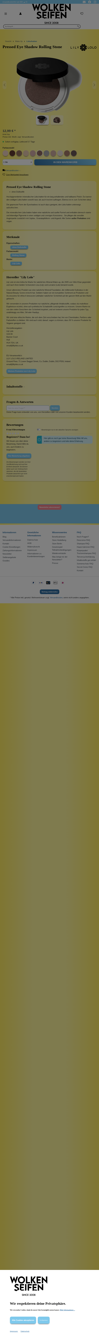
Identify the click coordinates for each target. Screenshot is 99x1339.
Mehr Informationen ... (67, 1310)
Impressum (14, 1331)
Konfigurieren (44, 1320)
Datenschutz (25, 1331)
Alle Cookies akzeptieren (23, 1320)
